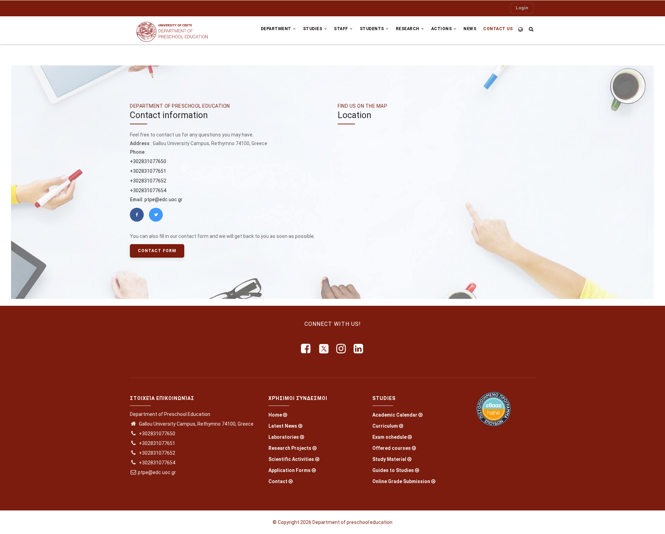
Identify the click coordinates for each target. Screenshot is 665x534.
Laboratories (283, 437)
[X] (323, 348)
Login (522, 7)
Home (275, 415)
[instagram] (341, 348)
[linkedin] (359, 348)
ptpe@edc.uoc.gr (163, 199)
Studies (313, 28)
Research (408, 28)
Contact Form (157, 250)
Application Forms (289, 470)
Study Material (389, 459)
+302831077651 (148, 171)
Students (372, 28)
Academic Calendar (394, 415)
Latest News (282, 426)
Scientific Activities (291, 459)
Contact (277, 481)
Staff (341, 28)
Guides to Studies (393, 470)
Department (277, 28)
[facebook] (306, 348)
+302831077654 (148, 190)
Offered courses (391, 448)
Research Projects (289, 448)
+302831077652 (148, 181)
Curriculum (385, 426)
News (469, 28)
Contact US (498, 28)
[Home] (176, 30)
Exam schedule (389, 437)
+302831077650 (148, 161)
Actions (442, 28)
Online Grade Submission (401, 481)
